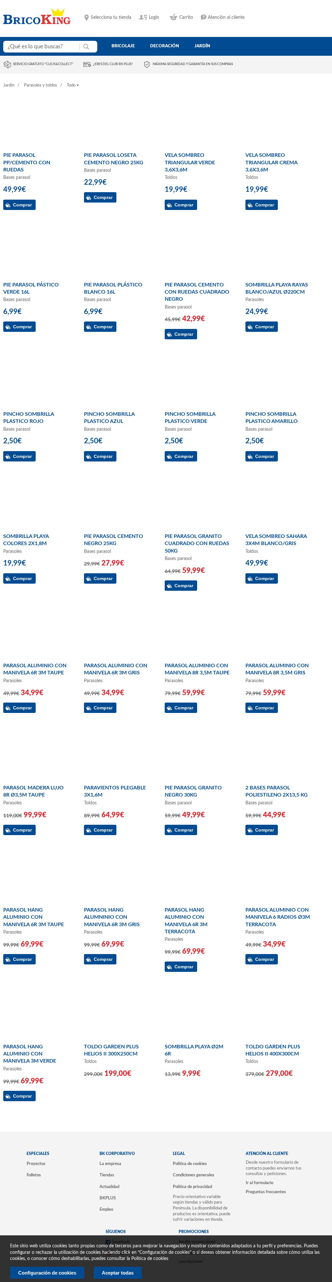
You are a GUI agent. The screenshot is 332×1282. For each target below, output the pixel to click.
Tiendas (107, 1175)
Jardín (8, 85)
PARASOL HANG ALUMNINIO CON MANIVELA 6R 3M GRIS (112, 917)
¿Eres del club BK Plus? (113, 64)
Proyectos (36, 1164)
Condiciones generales (193, 1175)
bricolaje (123, 46)
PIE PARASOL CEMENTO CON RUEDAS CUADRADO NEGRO (197, 292)
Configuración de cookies (47, 1273)
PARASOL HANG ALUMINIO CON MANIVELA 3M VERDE (29, 1054)
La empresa (110, 1164)
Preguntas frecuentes (266, 1192)
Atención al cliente (226, 17)
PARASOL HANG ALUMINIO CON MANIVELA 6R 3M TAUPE (33, 917)
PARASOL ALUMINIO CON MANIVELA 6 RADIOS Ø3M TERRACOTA (277, 917)
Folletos (34, 1175)
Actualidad (109, 1187)
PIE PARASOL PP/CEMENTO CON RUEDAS (26, 162)
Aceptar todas (118, 1273)
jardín (202, 46)
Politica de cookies (149, 1258)
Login (154, 17)
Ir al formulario (259, 1183)
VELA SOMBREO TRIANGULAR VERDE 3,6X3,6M (190, 162)
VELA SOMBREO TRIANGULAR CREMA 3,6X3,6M (271, 162)
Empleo (106, 1209)
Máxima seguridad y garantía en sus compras (193, 64)
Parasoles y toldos (40, 85)
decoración (164, 46)
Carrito (186, 17)
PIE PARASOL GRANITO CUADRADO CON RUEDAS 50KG (197, 544)
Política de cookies (190, 1164)
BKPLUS (108, 1198)
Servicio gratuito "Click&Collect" (43, 64)
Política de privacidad (192, 1187)
